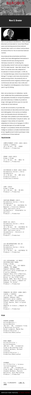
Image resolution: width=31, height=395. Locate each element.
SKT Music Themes (24, 392)
